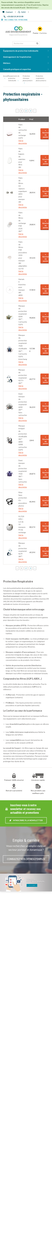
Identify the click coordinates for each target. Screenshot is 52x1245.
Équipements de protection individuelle (20, 51)
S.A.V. (23, 12)
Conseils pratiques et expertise (17, 69)
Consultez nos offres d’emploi (26, 859)
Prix (31, 119)
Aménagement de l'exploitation (17, 57)
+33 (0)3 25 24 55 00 (15, 16)
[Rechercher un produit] (37, 43)
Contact (9, 12)
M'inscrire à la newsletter (28, 820)
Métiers (6, 63)
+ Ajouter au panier (45, 133)
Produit (20, 119)
